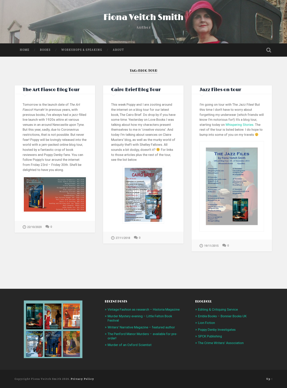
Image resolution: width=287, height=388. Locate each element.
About (118, 50)
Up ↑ (269, 378)
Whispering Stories (239, 125)
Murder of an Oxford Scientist (130, 345)
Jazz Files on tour (220, 89)
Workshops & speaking (81, 50)
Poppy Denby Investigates (217, 330)
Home (24, 50)
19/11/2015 (211, 246)
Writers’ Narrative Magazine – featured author (141, 327)
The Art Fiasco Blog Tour (51, 89)
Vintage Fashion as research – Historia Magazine (144, 309)
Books (45, 50)
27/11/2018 (123, 238)
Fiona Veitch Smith (143, 17)
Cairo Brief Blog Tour (136, 89)
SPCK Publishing (210, 336)
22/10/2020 (34, 227)
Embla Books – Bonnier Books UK (222, 316)
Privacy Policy (82, 378)
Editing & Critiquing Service (218, 309)
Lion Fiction (206, 323)
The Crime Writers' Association (221, 343)
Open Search (269, 50)
